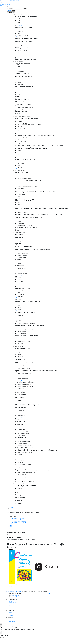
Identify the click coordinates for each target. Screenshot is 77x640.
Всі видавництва (13, 530)
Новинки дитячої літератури (18, 518)
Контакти (11, 608)
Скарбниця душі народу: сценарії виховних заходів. (21, 584)
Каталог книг (12, 12)
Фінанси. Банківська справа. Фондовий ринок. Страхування (38, 214)
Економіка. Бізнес (22, 172)
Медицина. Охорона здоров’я (26, 362)
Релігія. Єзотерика (22, 288)
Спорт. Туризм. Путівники (25, 159)
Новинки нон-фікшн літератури (19, 522)
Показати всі (19, 25)
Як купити (11, 601)
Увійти (1, 5)
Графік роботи (12, 621)
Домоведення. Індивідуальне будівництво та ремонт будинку (39, 145)
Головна (11, 507)
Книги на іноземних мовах (25, 59)
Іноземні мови (20, 408)
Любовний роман (22, 74)
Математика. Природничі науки (27, 301)
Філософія (19, 235)
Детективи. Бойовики (23, 105)
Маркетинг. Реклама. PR (24, 200)
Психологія (19, 266)
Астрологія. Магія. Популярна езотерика (31, 148)
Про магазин (11, 606)
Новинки (11, 612)
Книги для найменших (23, 41)
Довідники (19, 400)
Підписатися (25, 541)
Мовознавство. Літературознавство (29, 405)
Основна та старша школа (25, 460)
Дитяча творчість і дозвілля (26, 16)
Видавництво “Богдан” (14, 0)
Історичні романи (22, 99)
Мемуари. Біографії (22, 102)
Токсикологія (20, 360)
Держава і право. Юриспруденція (28, 181)
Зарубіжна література (23, 64)
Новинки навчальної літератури (19, 521)
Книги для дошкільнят (24, 27)
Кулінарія (19, 121)
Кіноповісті (19, 96)
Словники (19, 424)
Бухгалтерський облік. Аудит (26, 227)
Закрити (2, 638)
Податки (18, 230)
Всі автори (11, 528)
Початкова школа (22, 437)
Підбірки (11, 525)
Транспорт (19, 321)
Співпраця (11, 615)
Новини (11, 526)
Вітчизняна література (24, 86)
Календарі (19, 500)
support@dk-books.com (5, 4)
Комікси (18, 114)
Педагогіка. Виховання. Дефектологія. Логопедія (34, 470)
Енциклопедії (20, 498)
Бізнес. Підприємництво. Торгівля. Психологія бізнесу (36, 192)
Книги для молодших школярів (27, 39)
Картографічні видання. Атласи (27, 335)
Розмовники (20, 422)
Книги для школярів (23, 48)
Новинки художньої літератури (19, 519)
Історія (18, 259)
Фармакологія (20, 395)
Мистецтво (19, 237)
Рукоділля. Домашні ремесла (26, 118)
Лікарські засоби (22, 392)
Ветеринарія (20, 397)
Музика (18, 277)
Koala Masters (50, 593)
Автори (11, 508)
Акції (10, 523)
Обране (9, 10)
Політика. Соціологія (23, 246)
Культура (18, 244)
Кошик (13, 10)
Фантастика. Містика (23, 76)
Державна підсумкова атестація (27, 481)
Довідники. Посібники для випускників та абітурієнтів (36, 450)
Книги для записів (22, 495)
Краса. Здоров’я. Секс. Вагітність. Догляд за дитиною (36, 371)
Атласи (18, 492)
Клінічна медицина (22, 348)
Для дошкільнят (21, 429)
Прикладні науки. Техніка (25, 313)
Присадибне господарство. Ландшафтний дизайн (34, 135)
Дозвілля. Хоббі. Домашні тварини (28, 124)
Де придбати (11, 619)
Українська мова (21, 419)
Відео (10, 605)
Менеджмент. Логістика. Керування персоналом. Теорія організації (41, 208)
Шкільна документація (24, 447)
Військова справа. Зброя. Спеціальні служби (32, 249)
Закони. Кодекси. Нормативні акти (28, 217)
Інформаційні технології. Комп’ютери (29, 325)
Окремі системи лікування (25, 382)
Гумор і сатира (21, 111)
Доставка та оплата (13, 602)
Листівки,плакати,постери (25, 486)
